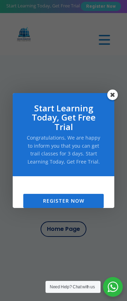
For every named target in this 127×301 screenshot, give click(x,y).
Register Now (63, 200)
